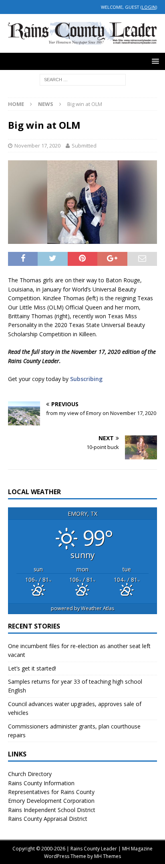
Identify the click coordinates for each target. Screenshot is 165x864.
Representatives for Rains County (51, 792)
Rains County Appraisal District (47, 818)
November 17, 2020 (37, 145)
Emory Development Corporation (51, 800)
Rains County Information (41, 783)
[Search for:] (83, 79)
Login (149, 7)
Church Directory (30, 774)
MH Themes (107, 856)
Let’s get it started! (32, 668)
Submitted (84, 145)
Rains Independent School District (51, 810)
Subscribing (86, 379)
